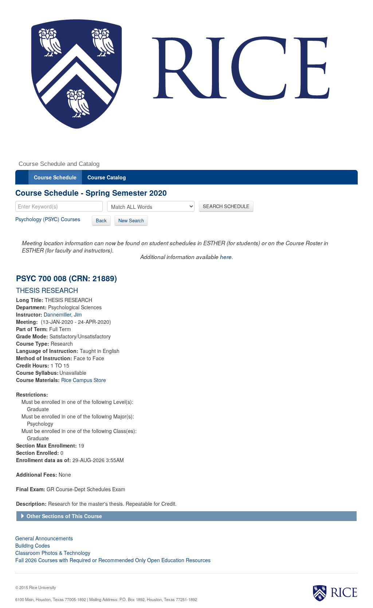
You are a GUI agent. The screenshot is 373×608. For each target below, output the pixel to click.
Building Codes (32, 545)
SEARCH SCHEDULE (226, 206)
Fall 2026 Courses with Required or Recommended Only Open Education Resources (113, 560)
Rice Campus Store (83, 380)
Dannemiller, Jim (63, 314)
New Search (131, 220)
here (226, 257)
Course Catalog (106, 177)
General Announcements (44, 538)
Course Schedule (55, 177)
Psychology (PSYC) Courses (47, 219)
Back (101, 220)
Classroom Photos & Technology (52, 552)
